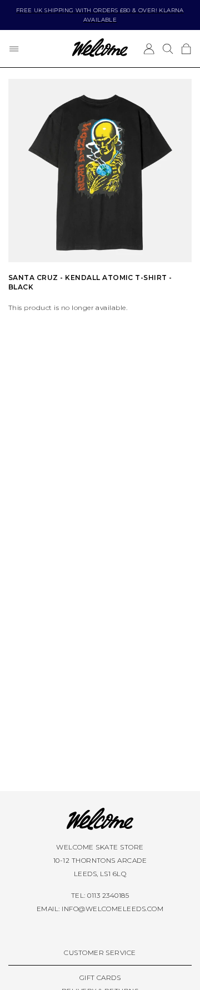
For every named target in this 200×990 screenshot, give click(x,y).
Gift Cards (100, 977)
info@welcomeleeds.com (112, 908)
